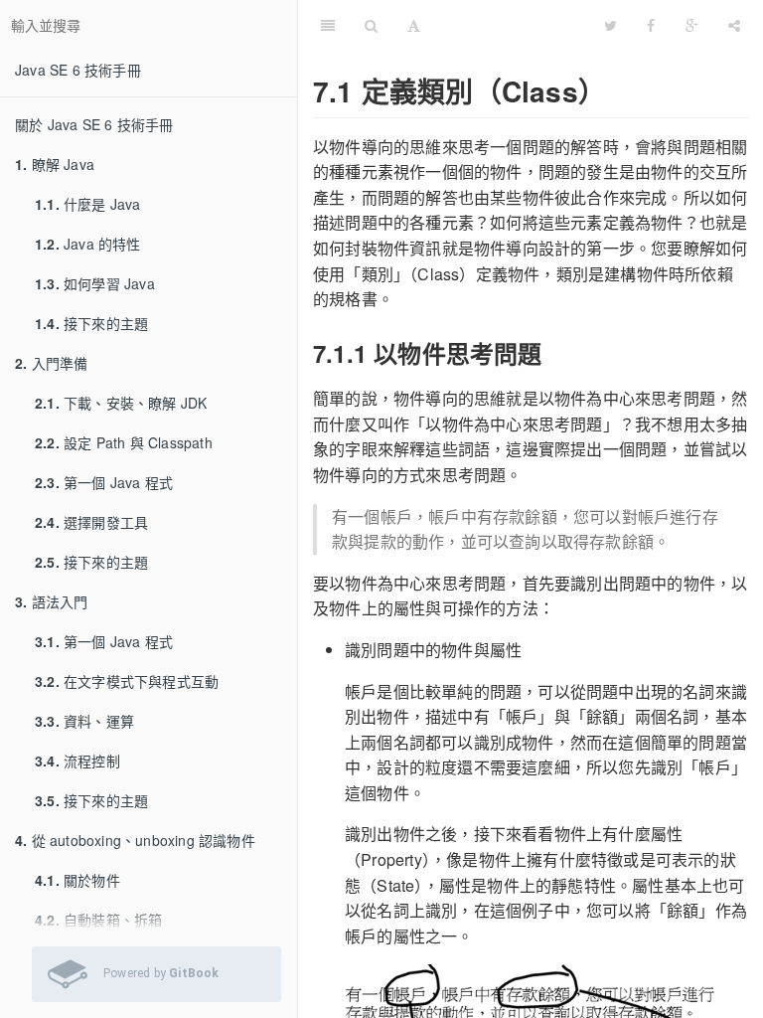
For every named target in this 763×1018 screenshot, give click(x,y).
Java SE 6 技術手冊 (78, 70)
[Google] (692, 25)
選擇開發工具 (91, 522)
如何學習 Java (95, 283)
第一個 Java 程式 (104, 482)
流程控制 (77, 760)
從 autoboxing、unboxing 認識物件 (135, 840)
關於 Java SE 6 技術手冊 (94, 124)
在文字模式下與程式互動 (127, 681)
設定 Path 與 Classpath (124, 442)
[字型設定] (413, 25)
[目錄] (328, 25)
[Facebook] (651, 25)
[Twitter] (610, 25)
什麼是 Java (88, 204)
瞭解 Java (54, 164)
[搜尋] (371, 25)
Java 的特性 (88, 244)
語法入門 (51, 601)
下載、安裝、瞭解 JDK (121, 403)
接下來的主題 (91, 323)
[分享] (734, 25)
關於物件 (77, 880)
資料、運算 (84, 721)
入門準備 (51, 363)
